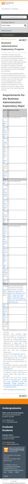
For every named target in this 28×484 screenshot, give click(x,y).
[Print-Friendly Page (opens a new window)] (24, 40)
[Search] (25, 25)
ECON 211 (22, 298)
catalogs (5, 479)
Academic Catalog (10, 9)
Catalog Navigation (8, 35)
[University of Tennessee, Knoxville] (8, 4)
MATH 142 (18, 293)
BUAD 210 (9, 368)
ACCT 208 (6, 376)
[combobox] (14, 17)
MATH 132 (11, 358)
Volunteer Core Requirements (17, 389)
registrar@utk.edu (11, 422)
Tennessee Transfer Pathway (14, 470)
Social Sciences (9, 387)
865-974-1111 (10, 420)
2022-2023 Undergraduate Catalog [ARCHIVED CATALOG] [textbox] (14, 17)
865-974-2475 (11, 442)
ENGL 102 (22, 339)
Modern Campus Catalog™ (18, 483)
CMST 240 (16, 295)
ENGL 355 (17, 343)
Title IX (6, 476)
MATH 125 (18, 291)
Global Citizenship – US (5, 289)
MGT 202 (15, 302)
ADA (5, 472)
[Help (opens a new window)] (26, 40)
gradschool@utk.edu (12, 444)
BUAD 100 (6, 367)
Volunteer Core (18, 354)
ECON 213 (12, 300)
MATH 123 (12, 291)
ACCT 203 (16, 298)
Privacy (11, 472)
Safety (17, 472)
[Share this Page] (22, 40)
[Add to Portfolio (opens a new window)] (20, 40)
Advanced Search (6, 30)
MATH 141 (11, 293)
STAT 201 (18, 300)
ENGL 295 (16, 297)
